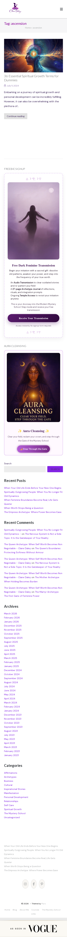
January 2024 (11, 710)
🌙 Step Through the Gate (33, 449)
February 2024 (12, 706)
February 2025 (12, 662)
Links (33, 914)
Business (8, 780)
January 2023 (11, 755)
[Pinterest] (42, 884)
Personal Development (16, 797)
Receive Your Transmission (33, 318)
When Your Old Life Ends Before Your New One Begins (32, 487)
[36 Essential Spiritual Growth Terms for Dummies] (33, 55)
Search (8, 463)
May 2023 (9, 739)
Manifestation (11, 793)
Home (28, 27)
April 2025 (9, 654)
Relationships (11, 801)
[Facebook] (34, 884)
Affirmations (10, 772)
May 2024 (9, 694)
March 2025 (10, 658)
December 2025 (13, 625)
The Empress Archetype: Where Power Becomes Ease (32, 512)
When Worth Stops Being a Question (23, 508)
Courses (35, 910)
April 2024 (9, 698)
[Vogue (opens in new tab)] (42, 928)
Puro (43, 903)
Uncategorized (12, 817)
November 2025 (12, 629)
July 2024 (9, 686)
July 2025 (9, 645)
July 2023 (9, 735)
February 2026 (12, 617)
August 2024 (11, 682)
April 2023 (9, 743)
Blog (15, 910)
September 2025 (13, 637)
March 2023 (10, 747)
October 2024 (12, 674)
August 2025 (11, 641)
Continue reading (16, 116)
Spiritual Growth (13, 809)
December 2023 (12, 714)
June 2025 (9, 650)
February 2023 (12, 751)
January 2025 (11, 666)
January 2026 (11, 621)
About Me (24, 910)
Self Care (9, 805)
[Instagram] (25, 884)
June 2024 (10, 690)
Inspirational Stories (14, 789)
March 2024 (10, 702)
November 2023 (12, 718)
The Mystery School (15, 813)
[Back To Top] (58, 929)
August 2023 (11, 730)
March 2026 (10, 613)
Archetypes (10, 776)
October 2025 (12, 633)
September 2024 (13, 678)
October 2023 (11, 722)
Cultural (8, 785)
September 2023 (13, 726)
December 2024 (13, 670)
